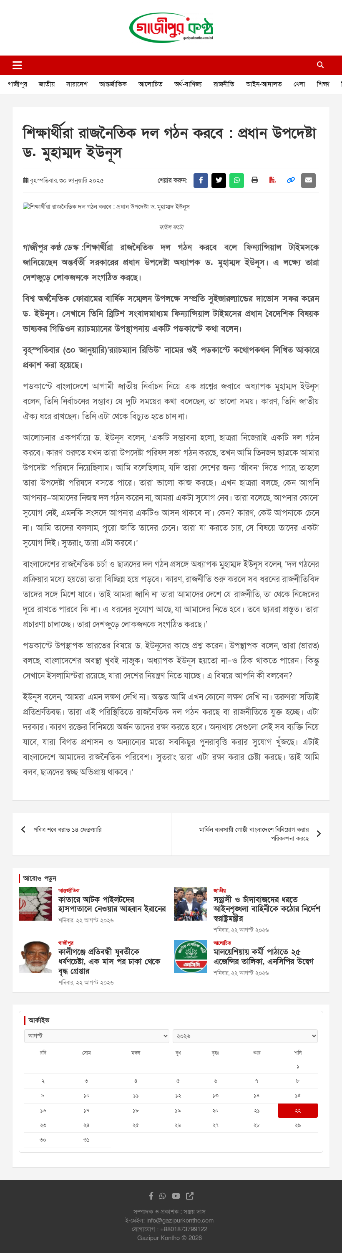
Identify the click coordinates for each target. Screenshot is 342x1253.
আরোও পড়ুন (39, 878)
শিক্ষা (323, 84)
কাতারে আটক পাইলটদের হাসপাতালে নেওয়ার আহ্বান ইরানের (112, 905)
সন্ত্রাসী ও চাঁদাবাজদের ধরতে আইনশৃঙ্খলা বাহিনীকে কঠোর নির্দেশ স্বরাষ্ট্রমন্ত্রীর (267, 909)
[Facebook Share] (201, 180)
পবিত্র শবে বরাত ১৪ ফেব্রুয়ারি (67, 829)
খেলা (299, 84)
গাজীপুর (17, 84)
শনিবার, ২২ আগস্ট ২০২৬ (85, 920)
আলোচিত (150, 84)
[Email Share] (308, 180)
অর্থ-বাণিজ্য (188, 84)
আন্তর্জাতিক (113, 84)
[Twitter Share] (218, 180)
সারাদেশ (77, 84)
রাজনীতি (224, 84)
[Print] (254, 180)
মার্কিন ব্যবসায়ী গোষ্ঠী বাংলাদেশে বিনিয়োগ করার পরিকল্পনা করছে (254, 834)
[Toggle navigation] (17, 65)
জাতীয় (47, 84)
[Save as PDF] (272, 180)
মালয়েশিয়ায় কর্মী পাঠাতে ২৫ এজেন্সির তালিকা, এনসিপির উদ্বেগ (264, 957)
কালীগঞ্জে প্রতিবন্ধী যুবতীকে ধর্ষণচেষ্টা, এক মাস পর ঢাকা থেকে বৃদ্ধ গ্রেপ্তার (109, 962)
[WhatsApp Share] (236, 180)
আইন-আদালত (264, 84)
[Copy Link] (290, 180)
